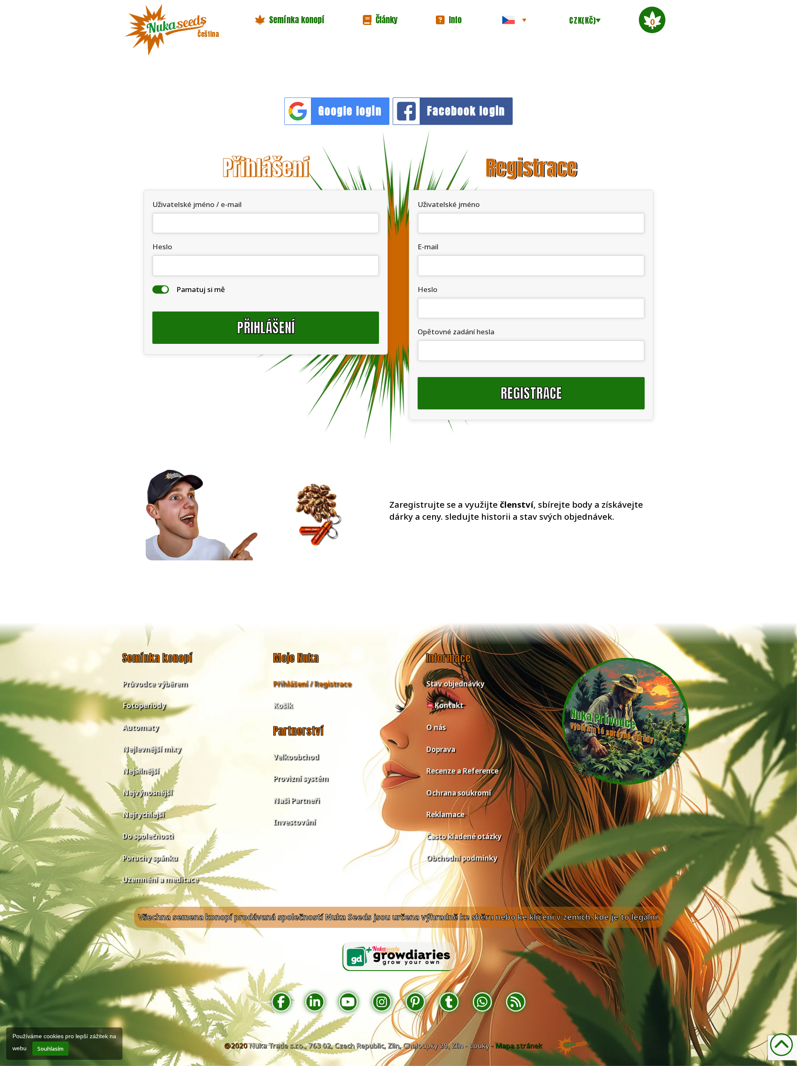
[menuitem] (514, 20)
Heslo (162, 246)
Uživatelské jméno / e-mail (197, 204)
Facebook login (466, 111)
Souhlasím (50, 1048)
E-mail (428, 246)
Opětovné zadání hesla (456, 331)
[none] (514, 20)
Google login (349, 111)
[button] (290, 20)
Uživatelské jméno (449, 204)
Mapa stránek (518, 1045)
